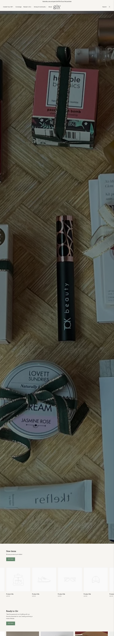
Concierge (19, 6)
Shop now (10, 559)
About (50, 6)
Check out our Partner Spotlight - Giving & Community (57, 1)
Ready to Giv (27, 6)
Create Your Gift (8, 6)
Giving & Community (40, 6)
